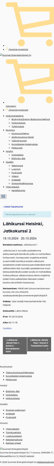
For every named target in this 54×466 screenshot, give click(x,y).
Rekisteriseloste (14, 439)
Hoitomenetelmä (14, 115)
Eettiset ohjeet (13, 442)
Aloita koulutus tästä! (23, 136)
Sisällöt (9, 161)
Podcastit (17, 172)
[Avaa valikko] (3, 197)
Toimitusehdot (13, 432)
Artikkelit (16, 179)
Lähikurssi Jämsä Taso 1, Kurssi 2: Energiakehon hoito (13, 345)
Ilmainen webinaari (15, 409)
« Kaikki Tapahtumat (13, 206)
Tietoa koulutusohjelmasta (20, 372)
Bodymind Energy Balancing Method (31, 119)
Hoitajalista (17, 154)
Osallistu (7, 328)
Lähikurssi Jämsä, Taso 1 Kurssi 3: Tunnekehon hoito (39, 344)
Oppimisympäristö (18, 49)
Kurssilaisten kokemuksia (25, 144)
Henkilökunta (18, 190)
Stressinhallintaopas (22, 183)
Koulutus (10, 129)
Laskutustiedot (14, 435)
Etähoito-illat (18, 158)
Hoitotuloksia (18, 122)
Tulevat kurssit (19, 140)
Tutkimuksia (18, 126)
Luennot (16, 168)
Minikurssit (17, 147)
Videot (15, 176)
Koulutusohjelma (20, 133)
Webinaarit (17, 165)
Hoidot (9, 151)
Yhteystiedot (12, 186)
